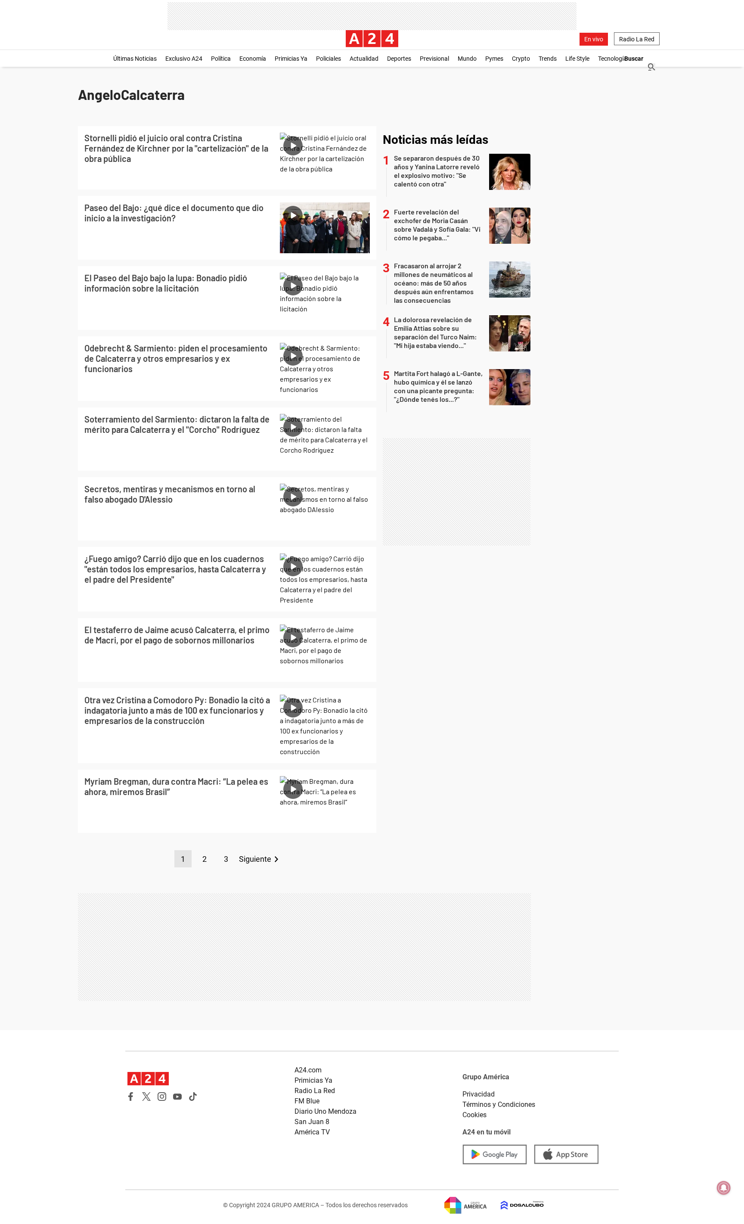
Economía (252, 58)
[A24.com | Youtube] (177, 1096)
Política (221, 58)
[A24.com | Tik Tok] (193, 1096)
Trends (548, 58)
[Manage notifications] (724, 1188)
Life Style (577, 58)
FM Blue (306, 1101)
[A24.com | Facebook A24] (131, 1096)
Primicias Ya (291, 58)
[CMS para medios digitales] (515, 1205)
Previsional (434, 58)
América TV (312, 1132)
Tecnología (612, 58)
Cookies (474, 1115)
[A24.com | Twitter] (146, 1096)
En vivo (593, 39)
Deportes (399, 58)
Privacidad (478, 1094)
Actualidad (364, 58)
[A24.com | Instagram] (162, 1096)
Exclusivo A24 (183, 58)
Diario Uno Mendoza (325, 1111)
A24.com (308, 1070)
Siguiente (255, 859)
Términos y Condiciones (498, 1104)
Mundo (467, 58)
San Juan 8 (311, 1122)
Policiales (328, 58)
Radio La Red (636, 39)
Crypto (521, 58)
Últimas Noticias (135, 58)
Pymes (494, 58)
